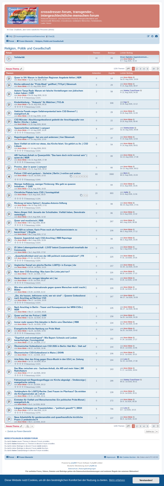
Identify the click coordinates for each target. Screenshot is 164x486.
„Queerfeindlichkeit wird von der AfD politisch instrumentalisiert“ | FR (49, 256)
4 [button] (143, 68)
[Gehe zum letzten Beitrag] (134, 77)
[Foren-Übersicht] (23, 15)
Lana (125, 359)
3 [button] (140, 68)
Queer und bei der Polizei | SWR (30, 315)
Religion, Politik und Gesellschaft (27, 48)
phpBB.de (93, 466)
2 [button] (136, 68)
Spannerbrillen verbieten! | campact (32, 128)
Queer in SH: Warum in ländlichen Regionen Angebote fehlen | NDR (47, 77)
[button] (128, 69)
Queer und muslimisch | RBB (28, 220)
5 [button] (147, 68)
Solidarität (19, 57)
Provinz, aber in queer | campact (30, 167)
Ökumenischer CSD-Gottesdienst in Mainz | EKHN (39, 352)
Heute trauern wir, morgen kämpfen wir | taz (36, 278)
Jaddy (125, 192)
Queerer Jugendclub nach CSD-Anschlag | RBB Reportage (43, 238)
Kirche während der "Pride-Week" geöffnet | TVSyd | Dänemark (45, 84)
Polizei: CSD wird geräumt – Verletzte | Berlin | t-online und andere (47, 173)
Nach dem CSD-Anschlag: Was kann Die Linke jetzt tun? (42, 271)
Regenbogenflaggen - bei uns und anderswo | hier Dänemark (44, 137)
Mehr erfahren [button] (117, 480)
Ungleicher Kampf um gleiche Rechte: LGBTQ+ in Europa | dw (45, 265)
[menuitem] (156, 36)
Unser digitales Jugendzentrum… (134, 57)
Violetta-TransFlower (131, 90)
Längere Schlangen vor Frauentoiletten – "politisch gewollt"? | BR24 (48, 408)
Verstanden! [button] (146, 480)
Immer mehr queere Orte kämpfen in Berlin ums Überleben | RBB (46, 322)
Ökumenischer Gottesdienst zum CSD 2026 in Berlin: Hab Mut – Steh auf (50, 346)
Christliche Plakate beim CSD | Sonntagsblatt (36, 192)
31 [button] (154, 68)
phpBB (73, 463)
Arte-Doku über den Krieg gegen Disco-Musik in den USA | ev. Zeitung (49, 359)
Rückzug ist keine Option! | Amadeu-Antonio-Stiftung (40, 203)
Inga (125, 102)
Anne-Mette (127, 59)
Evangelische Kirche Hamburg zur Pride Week (37, 328)
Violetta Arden (128, 128)
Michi (125, 173)
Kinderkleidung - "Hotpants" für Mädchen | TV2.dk (39, 102)
